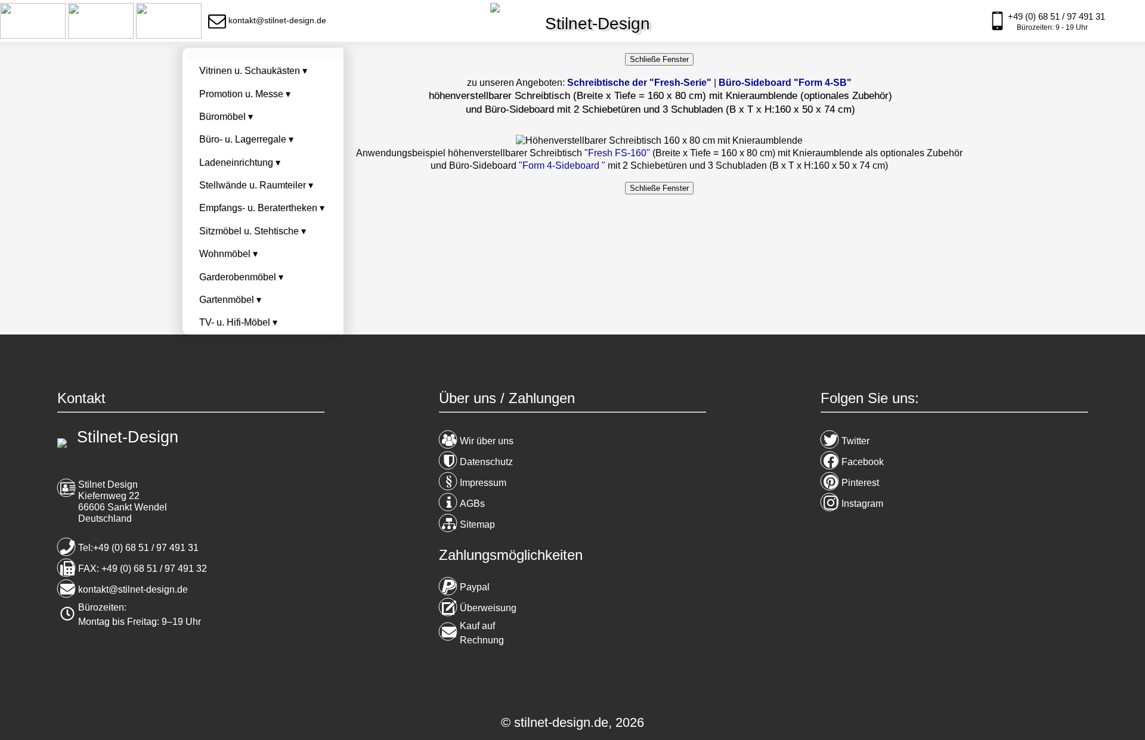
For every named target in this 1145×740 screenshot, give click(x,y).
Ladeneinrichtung (239, 162)
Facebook (862, 462)
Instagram (862, 504)
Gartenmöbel (230, 300)
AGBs (472, 504)
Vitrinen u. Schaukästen (253, 71)
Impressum (483, 483)
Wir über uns (486, 441)
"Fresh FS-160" (617, 153)
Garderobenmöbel (241, 277)
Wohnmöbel (228, 254)
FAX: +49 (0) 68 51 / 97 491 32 (142, 568)
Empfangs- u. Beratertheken (261, 208)
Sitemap (477, 524)
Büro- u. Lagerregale (246, 139)
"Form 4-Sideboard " (562, 165)
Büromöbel (226, 117)
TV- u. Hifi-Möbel (238, 322)
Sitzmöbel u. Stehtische (252, 231)
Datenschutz (486, 462)
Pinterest (860, 483)
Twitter (855, 441)
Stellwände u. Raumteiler (256, 185)
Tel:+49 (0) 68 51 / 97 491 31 (138, 548)
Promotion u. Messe (244, 94)
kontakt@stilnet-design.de (133, 589)
